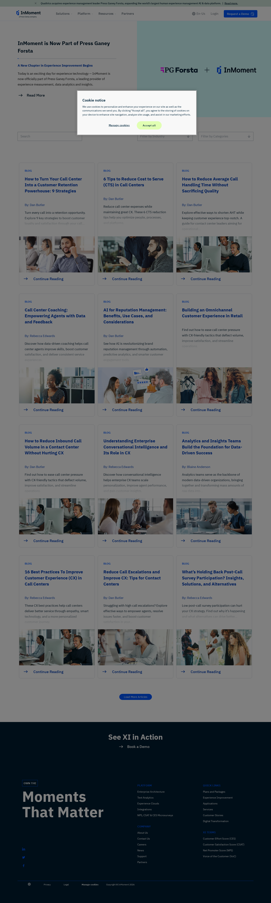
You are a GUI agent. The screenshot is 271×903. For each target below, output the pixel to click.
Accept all (149, 125)
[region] (137, 112)
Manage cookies (119, 125)
